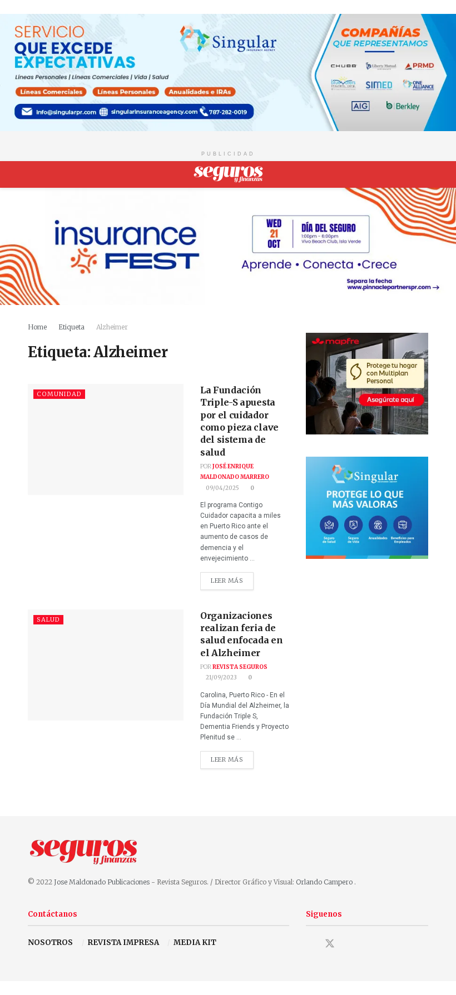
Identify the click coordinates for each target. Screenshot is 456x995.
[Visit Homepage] (228, 174)
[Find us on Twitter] (330, 943)
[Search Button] (423, 174)
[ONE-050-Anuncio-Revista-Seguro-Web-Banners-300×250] (367, 507)
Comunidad (59, 394)
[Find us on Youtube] (350, 944)
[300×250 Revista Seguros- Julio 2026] (367, 383)
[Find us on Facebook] (310, 944)
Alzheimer (112, 327)
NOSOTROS (50, 942)
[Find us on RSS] (369, 944)
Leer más (232, 578)
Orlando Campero (325, 882)
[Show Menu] (32, 174)
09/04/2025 (222, 488)
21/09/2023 (221, 677)
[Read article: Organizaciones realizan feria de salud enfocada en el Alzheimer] (106, 665)
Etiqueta (71, 327)
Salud (48, 619)
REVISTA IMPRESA (123, 942)
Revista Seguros (239, 667)
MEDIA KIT (195, 942)
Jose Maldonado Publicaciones (102, 882)
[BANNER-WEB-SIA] (228, 72)
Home (37, 327)
